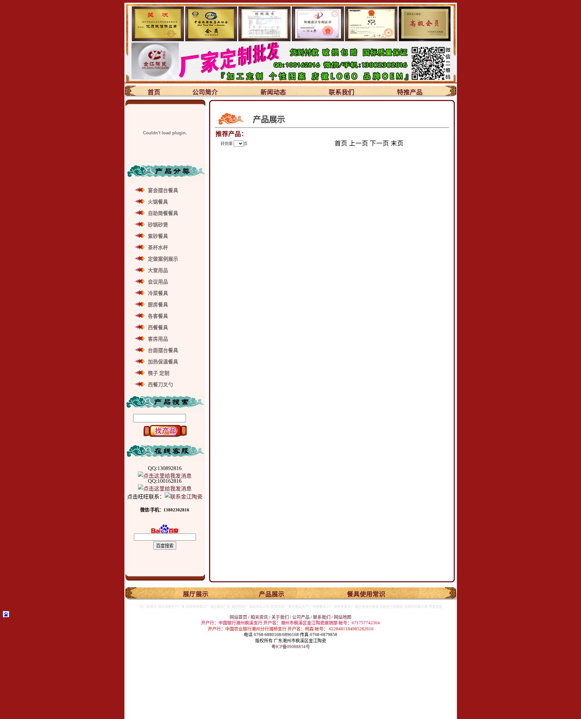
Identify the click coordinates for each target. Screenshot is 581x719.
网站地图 (342, 617)
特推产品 (410, 92)
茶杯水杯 (158, 247)
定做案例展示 (163, 259)
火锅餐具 (158, 202)
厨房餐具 (158, 304)
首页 (154, 92)
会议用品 (158, 282)
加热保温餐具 (163, 362)
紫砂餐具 (158, 236)
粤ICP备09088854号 (290, 646)
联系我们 (341, 92)
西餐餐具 (158, 327)
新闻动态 (273, 92)
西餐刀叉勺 (160, 384)
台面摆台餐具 (163, 350)
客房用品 (158, 339)
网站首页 (238, 617)
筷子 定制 (158, 373)
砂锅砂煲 (158, 224)
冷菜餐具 (158, 293)
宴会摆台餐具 (163, 190)
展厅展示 (195, 594)
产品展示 (271, 594)
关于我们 (280, 617)
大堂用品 (158, 270)
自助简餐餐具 (163, 213)
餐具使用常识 (366, 594)
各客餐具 (158, 316)
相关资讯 (259, 617)
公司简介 (205, 92)
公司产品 (301, 617)
